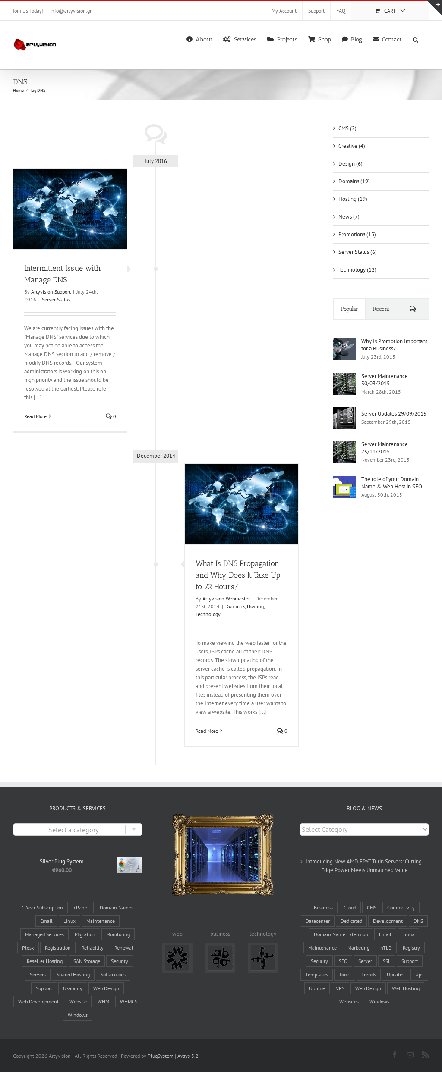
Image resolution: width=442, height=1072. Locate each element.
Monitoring (118, 934)
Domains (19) (354, 181)
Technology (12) (357, 269)
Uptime (317, 988)
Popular (349, 309)
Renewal (123, 947)
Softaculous (113, 974)
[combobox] (77, 829)
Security (119, 961)
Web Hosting (406, 988)
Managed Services (44, 934)
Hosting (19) (352, 199)
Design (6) (350, 163)
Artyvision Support (51, 291)
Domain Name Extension (341, 934)
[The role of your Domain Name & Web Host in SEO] (344, 480)
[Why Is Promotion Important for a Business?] (344, 342)
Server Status (56, 299)
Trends (368, 974)
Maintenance (100, 921)
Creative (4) (351, 146)
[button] (415, 39)
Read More (35, 416)
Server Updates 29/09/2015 (393, 413)
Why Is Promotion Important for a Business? (394, 345)
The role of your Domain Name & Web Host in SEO (391, 482)
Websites (349, 1001)
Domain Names (116, 907)
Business (323, 907)
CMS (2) (347, 128)
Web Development (38, 1001)
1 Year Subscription (42, 907)
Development (388, 921)
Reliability (93, 947)
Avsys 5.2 (188, 1056)
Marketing (358, 947)
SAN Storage (86, 961)
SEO (343, 961)
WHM (103, 1001)
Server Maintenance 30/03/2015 (384, 379)
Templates (316, 974)
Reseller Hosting (45, 961)
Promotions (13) (357, 234)
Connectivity (401, 907)
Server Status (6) (357, 252)
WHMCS (128, 1001)
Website (78, 1001)
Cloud (350, 907)
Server (365, 961)
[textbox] (77, 830)
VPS (340, 988)
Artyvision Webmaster (226, 598)
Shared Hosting (73, 974)
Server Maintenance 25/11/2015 (384, 448)
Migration (85, 934)
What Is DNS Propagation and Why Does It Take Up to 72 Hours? (238, 575)
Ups (419, 974)
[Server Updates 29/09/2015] (344, 411)
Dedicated (351, 921)
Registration (58, 947)
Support (44, 988)
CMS (371, 907)
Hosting (255, 606)
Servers (38, 974)
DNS (418, 921)
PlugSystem (161, 1056)
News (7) (349, 216)
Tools (344, 974)
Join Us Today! (28, 10)
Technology (208, 614)
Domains (235, 606)
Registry (411, 947)
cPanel (81, 907)
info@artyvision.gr (71, 10)
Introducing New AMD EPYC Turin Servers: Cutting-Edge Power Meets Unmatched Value (365, 866)
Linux (69, 921)
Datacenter (318, 921)
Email (46, 921)
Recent (381, 309)
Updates (395, 974)
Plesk (28, 947)
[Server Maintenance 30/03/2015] (344, 377)
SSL (387, 961)
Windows (78, 1015)
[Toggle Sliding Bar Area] (434, 8)
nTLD (386, 947)
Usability (72, 988)
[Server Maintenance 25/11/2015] (344, 445)
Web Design (106, 988)
